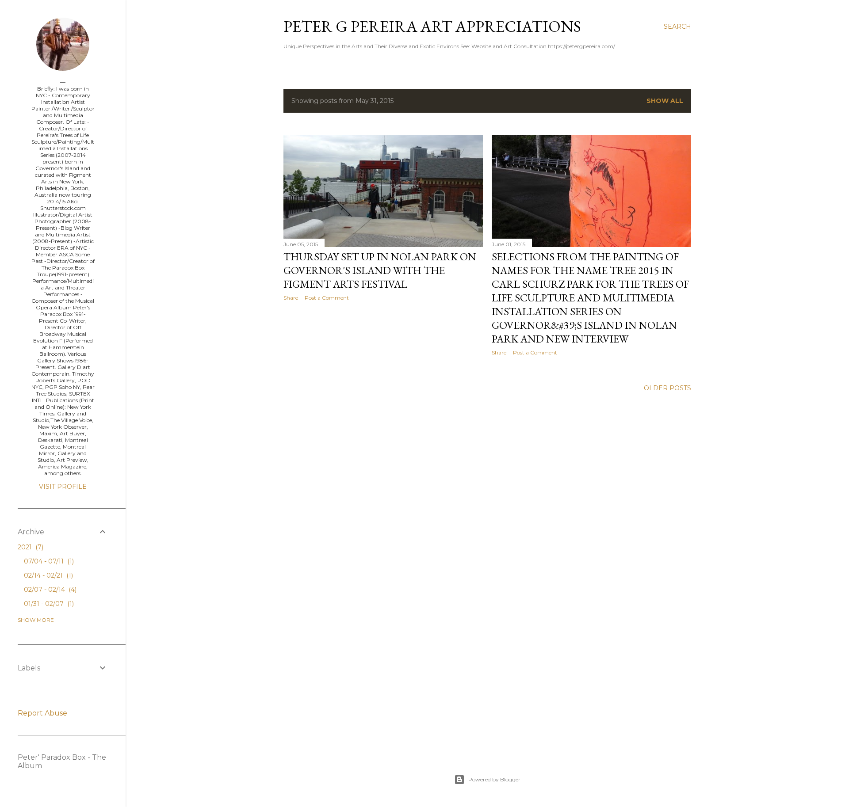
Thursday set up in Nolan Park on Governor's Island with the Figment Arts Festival (379, 270)
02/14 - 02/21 (47, 575)
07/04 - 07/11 (48, 561)
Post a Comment (327, 297)
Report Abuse (42, 713)
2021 (30, 547)
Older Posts (667, 388)
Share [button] (290, 297)
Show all (664, 101)
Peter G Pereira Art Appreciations (432, 26)
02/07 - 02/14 (49, 590)
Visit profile (63, 487)
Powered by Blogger (494, 779)
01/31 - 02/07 (48, 604)
